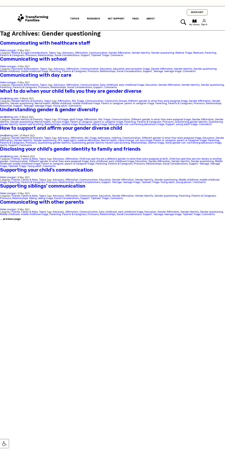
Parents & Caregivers (12, 55)
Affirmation (81, 52)
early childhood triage (131, 84)
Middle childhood (10, 71)
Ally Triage (78, 100)
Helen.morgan (8, 50)
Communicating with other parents (42, 202)
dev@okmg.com (9, 98)
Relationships (45, 55)
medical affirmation (89, 140)
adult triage (76, 119)
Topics (74, 18)
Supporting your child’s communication (46, 170)
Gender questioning (162, 52)
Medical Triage (183, 52)
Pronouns (31, 55)
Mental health (43, 103)
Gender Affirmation (120, 52)
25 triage (63, 119)
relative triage (69, 124)
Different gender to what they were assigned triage (158, 100)
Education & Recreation (25, 68)
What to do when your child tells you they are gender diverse (70, 91)
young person (183, 182)
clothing (116, 137)
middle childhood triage (34, 71)
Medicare (198, 52)
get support (116, 18)
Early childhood (109, 84)
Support (85, 55)
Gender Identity (141, 52)
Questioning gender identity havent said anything (101, 142)
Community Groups (116, 100)
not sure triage (60, 121)
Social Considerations (66, 55)
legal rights (69, 140)
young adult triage (186, 124)
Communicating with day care (35, 75)
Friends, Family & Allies (24, 158)
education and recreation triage (131, 68)
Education (106, 68)
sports (3, 145)
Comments (117, 55)
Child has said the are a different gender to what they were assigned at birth (123, 158)
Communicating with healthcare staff (45, 43)
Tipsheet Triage (100, 55)
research (93, 18)
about (150, 18)
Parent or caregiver (112, 103)
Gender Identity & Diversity (27, 100)
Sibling (33, 198)
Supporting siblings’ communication (42, 186)
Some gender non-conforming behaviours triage (136, 124)
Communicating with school (33, 59)
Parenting (210, 52)
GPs (60, 140)
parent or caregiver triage (139, 103)
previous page (10, 219)
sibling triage (99, 124)
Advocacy (68, 52)
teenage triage (172, 71)
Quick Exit (197, 12)
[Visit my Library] (194, 25)
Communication (98, 52)
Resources (6, 105)
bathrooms (104, 137)
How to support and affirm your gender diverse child (61, 128)
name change (126, 140)
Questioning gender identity (191, 121)
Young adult (60, 105)
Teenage (158, 71)
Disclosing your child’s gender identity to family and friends (70, 149)
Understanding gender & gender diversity (49, 109)
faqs (135, 18)
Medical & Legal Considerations (29, 52)
